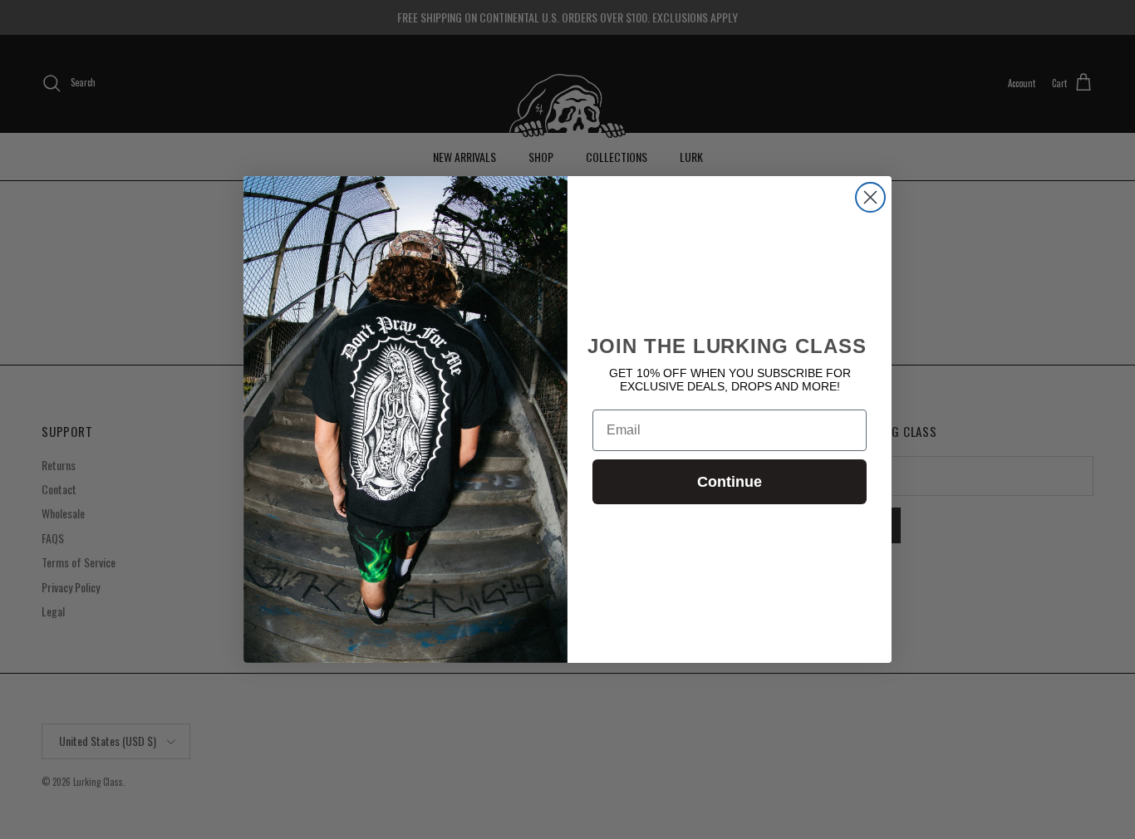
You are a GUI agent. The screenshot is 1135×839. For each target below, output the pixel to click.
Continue (729, 481)
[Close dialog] (870, 197)
